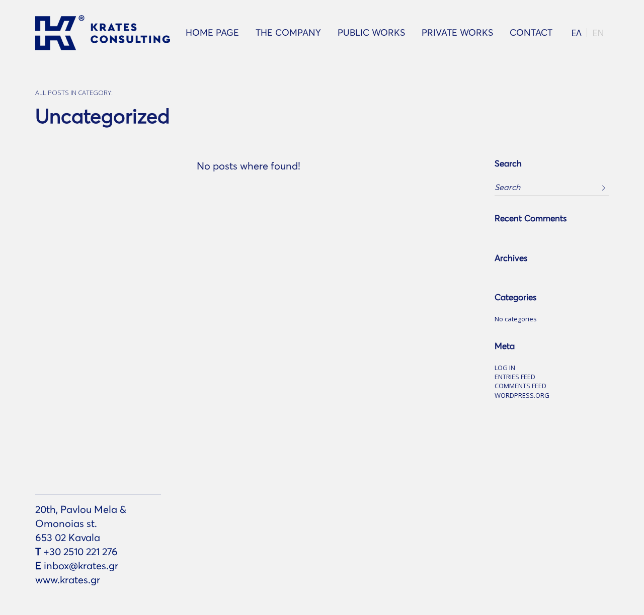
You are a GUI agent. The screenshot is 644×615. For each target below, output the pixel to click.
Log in (505, 368)
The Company (288, 32)
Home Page (212, 32)
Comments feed (520, 386)
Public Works (371, 32)
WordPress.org (522, 396)
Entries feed (515, 377)
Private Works (457, 32)
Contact (531, 32)
